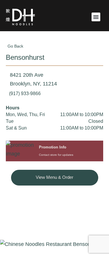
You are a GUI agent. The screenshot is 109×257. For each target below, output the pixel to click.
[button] (96, 17)
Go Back (15, 46)
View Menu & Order (54, 177)
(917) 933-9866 (25, 93)
